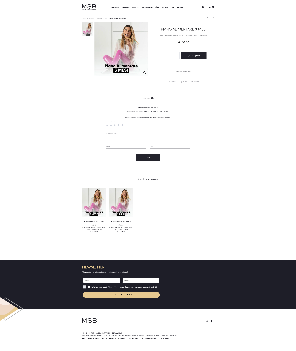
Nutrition (92, 18)
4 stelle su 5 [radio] (119, 125)
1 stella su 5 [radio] (107, 125)
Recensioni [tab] (147, 98)
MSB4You (136, 7)
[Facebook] (211, 321)
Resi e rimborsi (88, 338)
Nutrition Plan (102, 18)
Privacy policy (101, 338)
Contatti (180, 7)
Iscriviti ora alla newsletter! (121, 295)
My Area (165, 7)
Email (151, 147)
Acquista (196, 56)
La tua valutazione (112, 122)
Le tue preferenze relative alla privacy (155, 338)
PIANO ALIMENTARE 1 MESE (94, 221)
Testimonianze (147, 7)
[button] (164, 55)
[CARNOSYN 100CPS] (211, 17)
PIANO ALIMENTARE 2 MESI (121, 221)
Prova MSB (126, 7)
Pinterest (196, 82)
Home (84, 18)
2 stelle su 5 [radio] (111, 125)
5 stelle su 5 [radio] (123, 125)
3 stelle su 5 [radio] (115, 125)
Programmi (115, 7)
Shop (157, 7)
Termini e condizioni (116, 338)
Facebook (174, 82)
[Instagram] (207, 321)
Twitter (185, 82)
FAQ (172, 7)
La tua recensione (112, 133)
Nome (108, 147)
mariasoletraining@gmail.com (109, 333)
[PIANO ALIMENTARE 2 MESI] (208, 17)
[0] (210, 7)
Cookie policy (132, 338)
